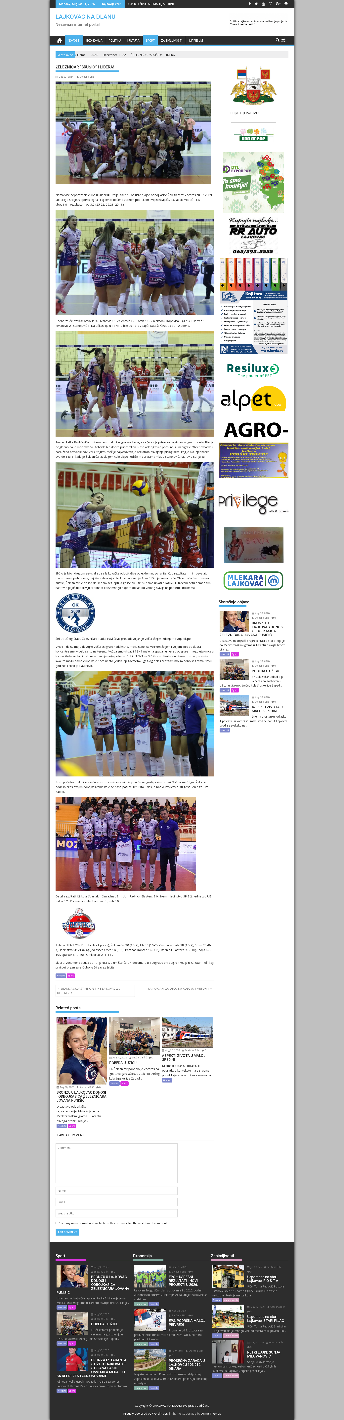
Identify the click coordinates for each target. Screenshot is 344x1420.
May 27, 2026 (257, 1307)
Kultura (133, 40)
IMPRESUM (196, 40)
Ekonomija (94, 40)
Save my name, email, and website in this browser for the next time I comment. (113, 1223)
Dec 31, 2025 (179, 1267)
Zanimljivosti (171, 40)
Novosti (74, 40)
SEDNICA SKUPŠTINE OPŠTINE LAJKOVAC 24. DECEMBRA (88, 991)
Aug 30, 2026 (66, 1087)
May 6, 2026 (257, 1342)
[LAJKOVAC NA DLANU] (59, 40)
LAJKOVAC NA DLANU (85, 16)
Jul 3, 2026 (256, 1267)
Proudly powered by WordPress (145, 1413)
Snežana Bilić (87, 76)
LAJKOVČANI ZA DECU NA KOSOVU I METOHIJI (178, 988)
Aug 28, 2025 (179, 1311)
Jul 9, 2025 (177, 1351)
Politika (115, 40)
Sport (150, 40)
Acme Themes (211, 1413)
